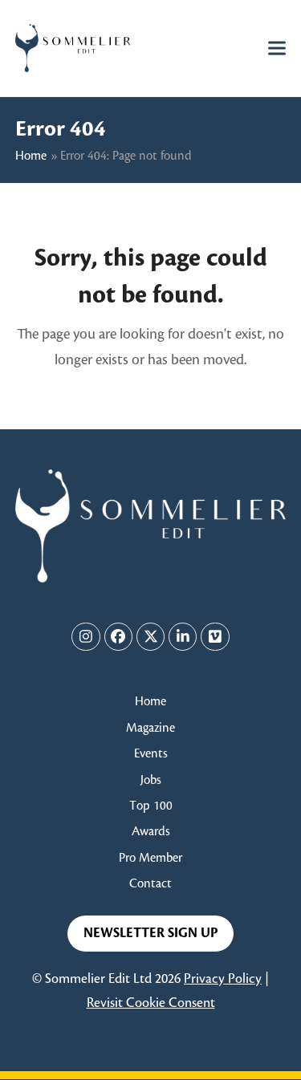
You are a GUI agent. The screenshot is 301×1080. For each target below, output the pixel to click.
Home (31, 156)
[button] (277, 48)
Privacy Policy (223, 979)
